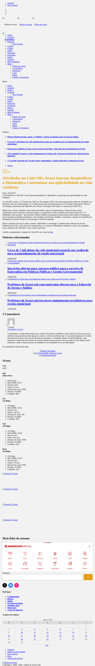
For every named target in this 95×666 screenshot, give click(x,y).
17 (22, 636)
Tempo (10, 166)
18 (35, 636)
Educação (11, 53)
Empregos (16, 71)
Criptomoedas (13, 597)
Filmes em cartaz (18, 66)
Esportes (10, 37)
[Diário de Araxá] (32, 24)
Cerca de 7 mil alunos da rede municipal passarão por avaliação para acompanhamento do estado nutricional (47, 251)
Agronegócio (17, 68)
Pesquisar (6, 573)
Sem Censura (17, 44)
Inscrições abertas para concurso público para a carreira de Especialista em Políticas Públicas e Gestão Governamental (45, 270)
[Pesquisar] (88, 577)
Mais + (10, 64)
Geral (14, 73)
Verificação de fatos (15, 658)
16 (9, 636)
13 (60, 632)
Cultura (10, 46)
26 (47, 639)
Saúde (9, 51)
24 (22, 639)
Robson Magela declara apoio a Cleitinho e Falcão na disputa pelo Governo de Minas (43, 137)
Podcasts (10, 42)
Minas (14, 75)
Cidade (10, 48)
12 (47, 632)
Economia (11, 55)
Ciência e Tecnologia (20, 77)
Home (4, 170)
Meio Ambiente (13, 62)
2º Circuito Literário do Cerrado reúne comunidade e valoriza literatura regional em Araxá (45, 161)
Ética (9, 656)
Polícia (10, 57)
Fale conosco (12, 5)
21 (73, 636)
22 (86, 636)
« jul (46, 645)
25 (35, 639)
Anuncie (10, 3)
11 (35, 632)
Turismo (10, 59)
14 (73, 632)
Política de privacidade (16, 652)
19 (47, 636)
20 (60, 636)
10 (22, 632)
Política (10, 39)
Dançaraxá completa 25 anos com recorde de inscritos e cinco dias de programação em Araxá (46, 149)
